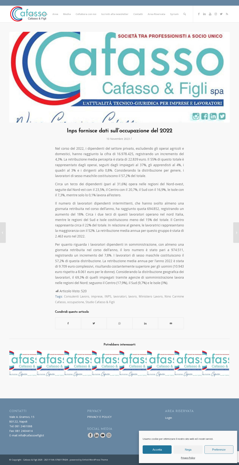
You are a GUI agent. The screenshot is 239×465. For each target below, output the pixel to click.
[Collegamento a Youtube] (210, 14)
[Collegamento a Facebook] (199, 14)
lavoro (132, 296)
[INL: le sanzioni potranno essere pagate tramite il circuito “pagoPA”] (77, 363)
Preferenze (219, 449)
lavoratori (119, 296)
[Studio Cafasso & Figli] (119, 77)
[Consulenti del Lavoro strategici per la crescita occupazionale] (22, 363)
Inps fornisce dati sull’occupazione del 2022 (119, 131)
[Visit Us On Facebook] (90, 437)
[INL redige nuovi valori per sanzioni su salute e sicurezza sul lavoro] (236, 232)
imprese (97, 296)
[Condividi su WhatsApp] (119, 323)
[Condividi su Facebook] (68, 323)
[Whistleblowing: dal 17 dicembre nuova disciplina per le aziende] (3, 232)
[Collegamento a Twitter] (221, 14)
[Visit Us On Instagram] (109, 437)
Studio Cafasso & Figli (100, 302)
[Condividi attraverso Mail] (171, 323)
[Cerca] (184, 14)
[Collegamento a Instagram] (215, 14)
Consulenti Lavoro (76, 296)
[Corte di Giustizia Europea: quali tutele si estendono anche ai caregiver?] (50, 363)
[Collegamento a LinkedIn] (204, 14)
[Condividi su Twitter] (94, 323)
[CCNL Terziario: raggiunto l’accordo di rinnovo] (133, 363)
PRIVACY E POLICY (99, 417)
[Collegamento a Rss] (227, 14)
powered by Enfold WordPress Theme (89, 459)
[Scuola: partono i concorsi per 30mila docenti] (105, 363)
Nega (188, 449)
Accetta (157, 449)
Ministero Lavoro (151, 296)
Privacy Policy (188, 457)
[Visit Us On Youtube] (103, 437)
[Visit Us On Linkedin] (96, 437)
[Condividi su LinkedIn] (145, 323)
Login (168, 418)
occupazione (75, 302)
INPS (108, 296)
